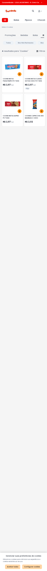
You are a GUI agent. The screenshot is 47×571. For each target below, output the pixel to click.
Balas (16, 20)
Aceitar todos (12, 567)
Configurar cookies (32, 567)
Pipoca (28, 20)
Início (4, 27)
